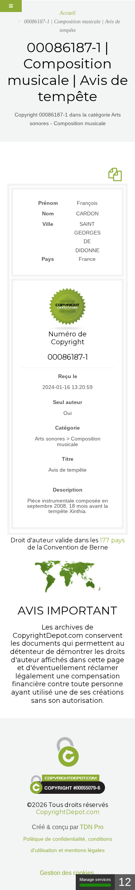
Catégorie (67, 427)
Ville (47, 224)
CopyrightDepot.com (67, 812)
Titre (68, 459)
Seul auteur (67, 402)
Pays (48, 259)
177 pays (112, 540)
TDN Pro (92, 827)
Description (67, 489)
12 (124, 882)
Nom (48, 213)
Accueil (67, 13)
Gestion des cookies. (67, 873)
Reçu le (67, 376)
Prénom (48, 203)
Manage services (95, 879)
